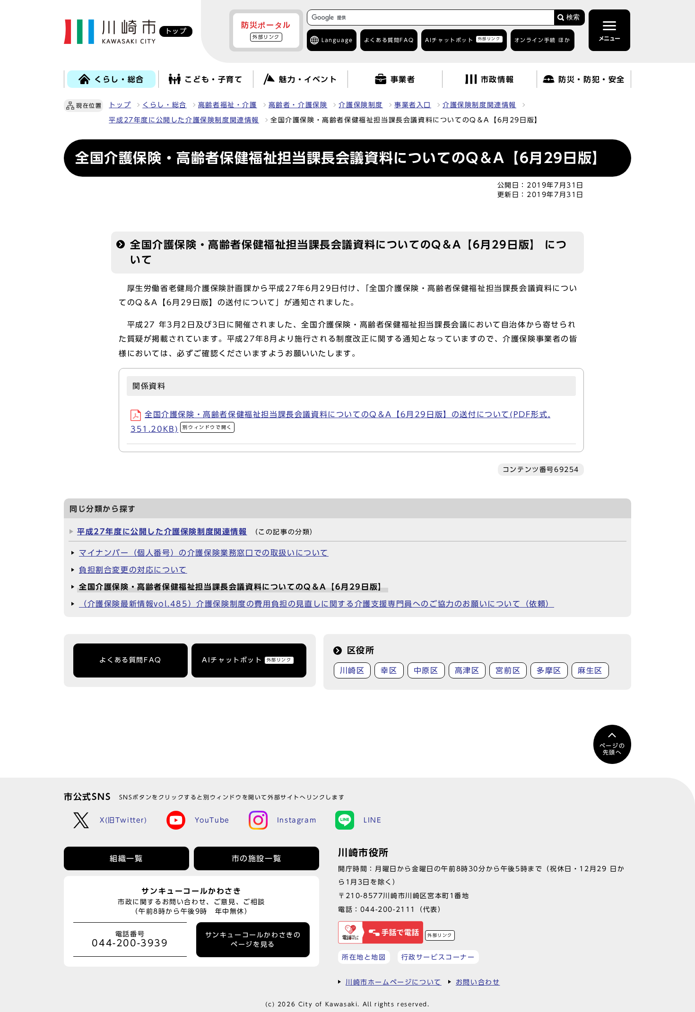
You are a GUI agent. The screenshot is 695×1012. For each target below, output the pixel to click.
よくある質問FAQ (130, 660)
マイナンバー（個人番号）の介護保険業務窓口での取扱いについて (204, 553)
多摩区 (549, 670)
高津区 (467, 670)
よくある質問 (389, 40)
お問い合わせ (478, 982)
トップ (120, 105)
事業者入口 (412, 105)
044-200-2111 (388, 909)
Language (337, 40)
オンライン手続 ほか (542, 40)
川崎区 (352, 670)
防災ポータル (266, 30)
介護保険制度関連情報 (479, 105)
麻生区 (590, 670)
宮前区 (508, 670)
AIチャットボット (462, 39)
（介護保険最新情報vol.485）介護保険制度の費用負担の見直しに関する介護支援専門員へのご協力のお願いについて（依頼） (316, 604)
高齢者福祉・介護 (227, 105)
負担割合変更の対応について (133, 570)
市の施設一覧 (257, 858)
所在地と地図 (364, 957)
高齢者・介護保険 (298, 105)
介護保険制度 (361, 105)
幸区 (389, 670)
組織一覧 (126, 858)
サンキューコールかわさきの (253, 940)
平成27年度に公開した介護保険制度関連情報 (184, 120)
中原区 (426, 670)
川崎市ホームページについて (394, 982)
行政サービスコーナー (438, 957)
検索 (573, 17)
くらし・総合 (164, 105)
